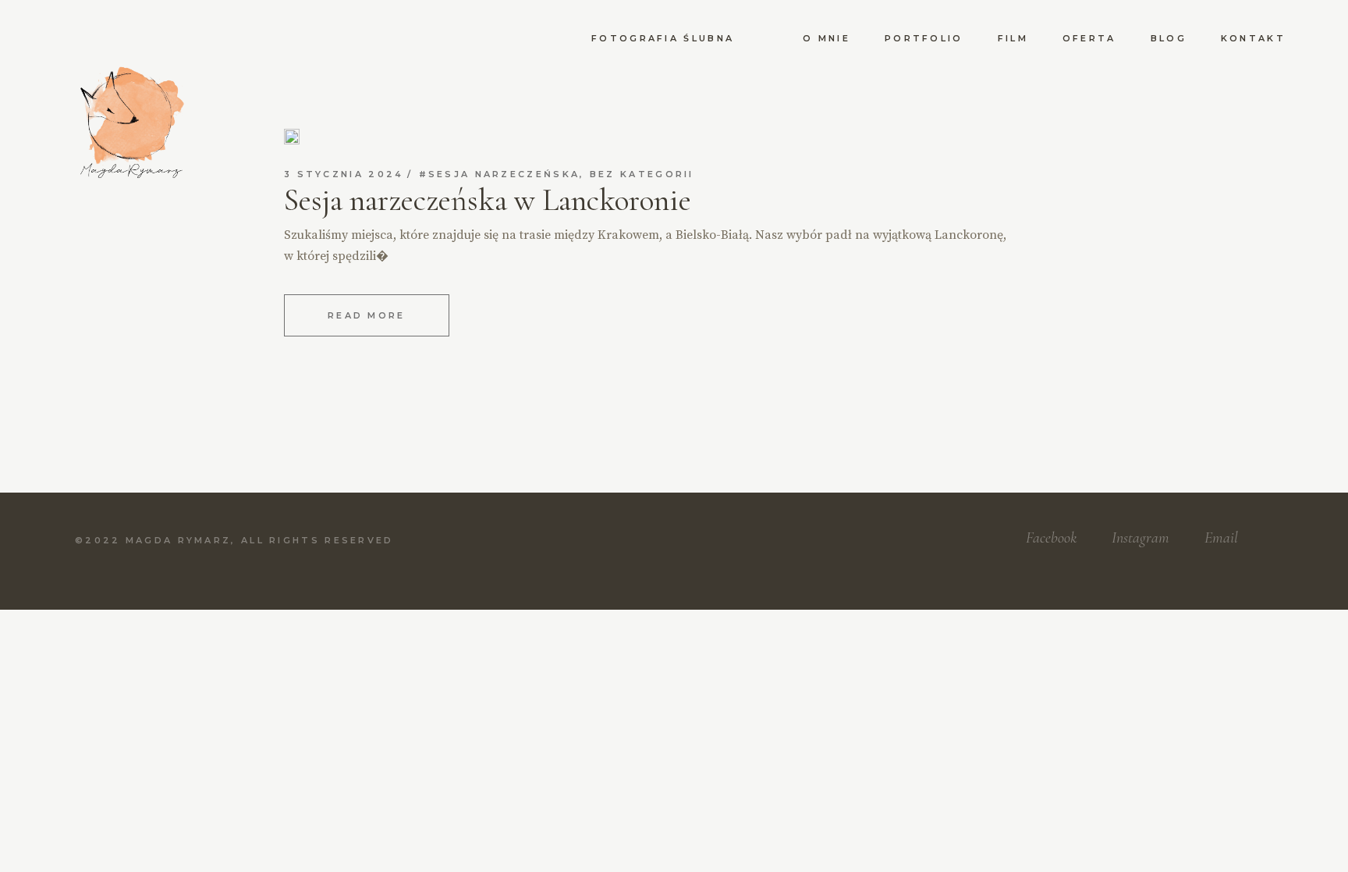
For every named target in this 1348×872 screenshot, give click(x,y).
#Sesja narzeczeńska (499, 174)
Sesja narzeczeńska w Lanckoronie (487, 200)
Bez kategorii (642, 174)
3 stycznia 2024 (344, 174)
